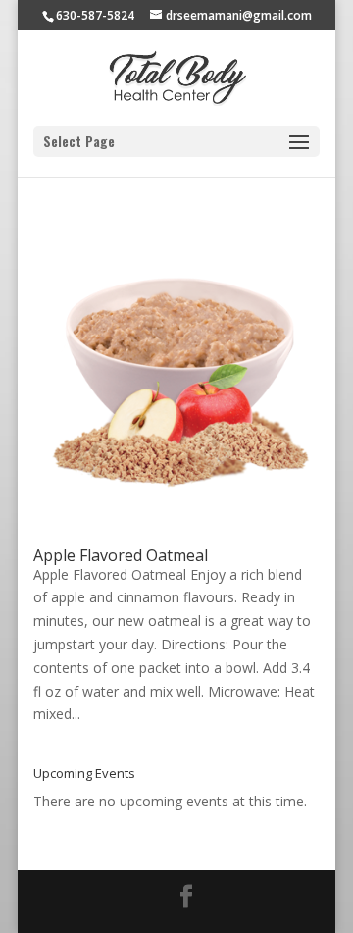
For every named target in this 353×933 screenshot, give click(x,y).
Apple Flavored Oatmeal (120, 555)
